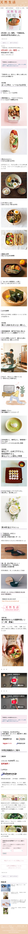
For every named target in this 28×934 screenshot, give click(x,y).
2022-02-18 (4, 39)
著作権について (12, 925)
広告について (4, 925)
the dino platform (15, 932)
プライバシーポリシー (20, 927)
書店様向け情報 (20, 925)
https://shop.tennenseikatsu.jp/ (10, 601)
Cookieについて (14, 929)
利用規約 (12, 927)
